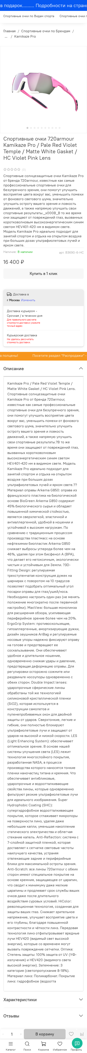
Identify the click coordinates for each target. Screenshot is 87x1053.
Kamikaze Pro (25, 36)
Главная (9, 31)
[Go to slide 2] (31, 128)
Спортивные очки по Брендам (45, 31)
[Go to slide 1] (27, 128)
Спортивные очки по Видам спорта (28, 16)
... (6, 36)
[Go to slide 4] (38, 128)
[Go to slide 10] (59, 128)
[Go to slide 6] (45, 128)
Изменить (28, 300)
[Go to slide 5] (42, 128)
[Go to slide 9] (56, 128)
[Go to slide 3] (34, 128)
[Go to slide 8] (52, 128)
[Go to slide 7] (49, 128)
